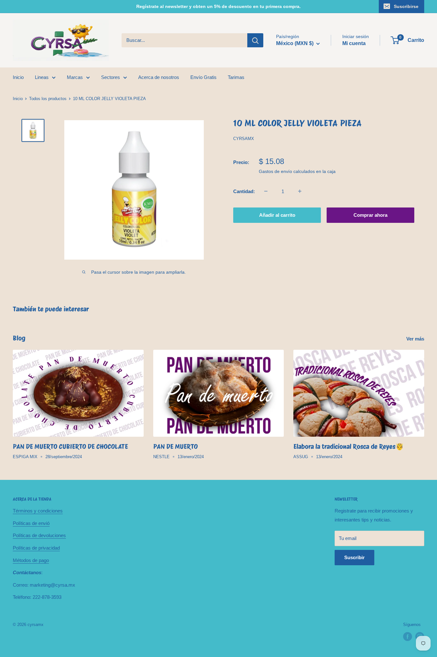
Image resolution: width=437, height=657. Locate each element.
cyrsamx (243, 138)
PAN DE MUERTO (175, 446)
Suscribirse (406, 6)
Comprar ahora (370, 214)
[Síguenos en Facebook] (407, 636)
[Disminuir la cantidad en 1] (266, 191)
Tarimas (236, 77)
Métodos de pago (31, 560)
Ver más (415, 338)
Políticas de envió (31, 523)
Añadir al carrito (277, 214)
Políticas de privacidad (36, 548)
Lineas (42, 77)
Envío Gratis (203, 77)
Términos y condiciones (38, 510)
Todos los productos (48, 98)
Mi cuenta (354, 43)
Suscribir (354, 557)
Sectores (110, 77)
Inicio (18, 77)
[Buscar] (255, 40)
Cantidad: (244, 191)
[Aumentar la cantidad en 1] (299, 191)
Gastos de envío (275, 171)
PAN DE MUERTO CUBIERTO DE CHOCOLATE (70, 446)
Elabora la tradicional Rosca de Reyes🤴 (348, 446)
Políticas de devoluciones (39, 535)
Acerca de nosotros (158, 77)
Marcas (75, 77)
